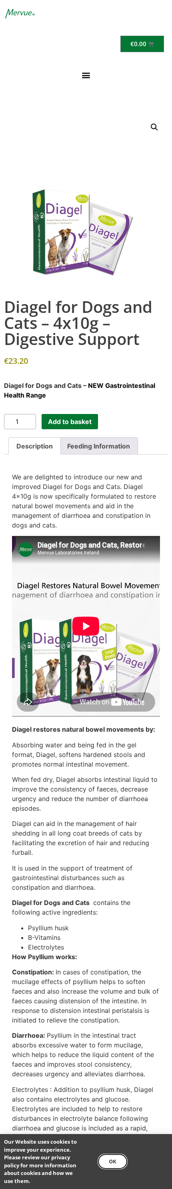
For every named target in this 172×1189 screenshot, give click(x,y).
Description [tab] (34, 446)
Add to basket (70, 422)
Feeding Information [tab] (98, 446)
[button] (86, 74)
